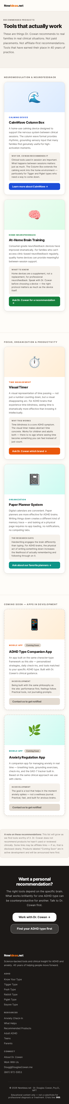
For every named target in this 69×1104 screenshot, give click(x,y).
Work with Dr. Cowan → (34, 917)
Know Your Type (13, 979)
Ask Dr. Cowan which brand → (29, 451)
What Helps (10, 1023)
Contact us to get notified (26, 701)
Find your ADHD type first (34, 928)
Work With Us (11, 1062)
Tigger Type (10, 984)
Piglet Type (10, 999)
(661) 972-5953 (13, 1072)
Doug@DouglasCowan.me (18, 1067)
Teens (7, 1038)
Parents (8, 1043)
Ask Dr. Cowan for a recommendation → (33, 301)
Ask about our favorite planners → (31, 565)
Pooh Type (10, 989)
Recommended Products (17, 1028)
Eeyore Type (11, 1004)
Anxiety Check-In (13, 1018)
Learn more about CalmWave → (30, 186)
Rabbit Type (10, 994)
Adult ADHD (10, 1033)
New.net (13, 5)
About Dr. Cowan (13, 1057)
